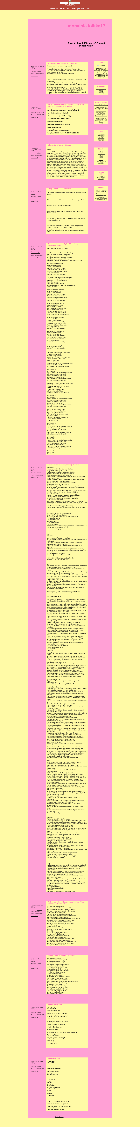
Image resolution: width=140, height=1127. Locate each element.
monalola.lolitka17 (86, 25)
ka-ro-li (101, 157)
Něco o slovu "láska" (56, 145)
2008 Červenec (101, 135)
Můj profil (101, 77)
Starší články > (59, 1117)
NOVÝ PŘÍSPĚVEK (58, 9)
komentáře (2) (34, 968)
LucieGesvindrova (101, 161)
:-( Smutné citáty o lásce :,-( (58, 63)
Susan (101, 152)
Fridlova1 (101, 156)
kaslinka (101, 158)
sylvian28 (100, 179)
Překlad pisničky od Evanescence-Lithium (63, 902)
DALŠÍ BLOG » (70, 5)
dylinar (101, 155)
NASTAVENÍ (72, 9)
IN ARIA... (98, 191)
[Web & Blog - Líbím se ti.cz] (70, 1)
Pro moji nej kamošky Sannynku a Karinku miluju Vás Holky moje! (101, 108)
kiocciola (104, 191)
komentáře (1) (34, 201)
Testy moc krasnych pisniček (36, 252)
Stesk (50, 1058)
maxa (101, 162)
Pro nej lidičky (40, 112)
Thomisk (101, 176)
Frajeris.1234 (100, 177)
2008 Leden (101, 140)
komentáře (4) (34, 76)
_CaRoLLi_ (101, 151)
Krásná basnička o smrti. (57, 955)
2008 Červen (101, 136)
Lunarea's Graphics (101, 195)
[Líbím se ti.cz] (84, 9)
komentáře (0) (34, 117)
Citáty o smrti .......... (55, 188)
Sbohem (51, 1004)
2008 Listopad (101, 134)
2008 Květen (101, 138)
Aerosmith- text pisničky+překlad (60, 244)
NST (106, 198)
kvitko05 (101, 160)
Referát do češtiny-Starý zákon (59, 465)
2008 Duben (101, 139)
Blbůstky (39, 153)
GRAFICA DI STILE (102, 199)
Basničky (39, 71)
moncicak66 (101, 163)
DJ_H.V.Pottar (101, 154)
